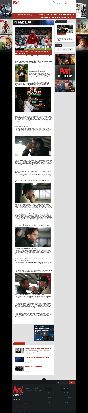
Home (49, 392)
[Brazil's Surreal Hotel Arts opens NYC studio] (19, 368)
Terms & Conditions (67, 397)
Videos (49, 402)
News (49, 395)
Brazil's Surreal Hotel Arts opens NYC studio (33, 366)
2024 (48, 15)
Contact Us (66, 402)
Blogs (49, 404)
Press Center (24, 15)
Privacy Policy (66, 395)
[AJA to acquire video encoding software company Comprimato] (19, 359)
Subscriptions (66, 392)
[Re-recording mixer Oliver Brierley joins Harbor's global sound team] (19, 350)
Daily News (38, 15)
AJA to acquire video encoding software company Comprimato (36, 357)
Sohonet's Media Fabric (61, 34)
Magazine (49, 397)
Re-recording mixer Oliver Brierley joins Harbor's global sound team (37, 348)
